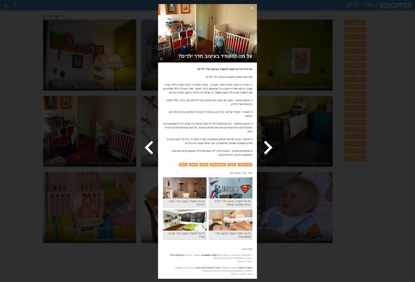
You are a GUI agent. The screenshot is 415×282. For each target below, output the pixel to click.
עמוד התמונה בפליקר (241, 274)
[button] (215, 56)
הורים (204, 164)
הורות (193, 164)
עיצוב (232, 164)
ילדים (183, 164)
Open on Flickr (244, 261)
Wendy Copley (192, 255)
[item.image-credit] (161, 58)
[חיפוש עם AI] (252, 8)
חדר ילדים (245, 164)
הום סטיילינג (218, 164)
